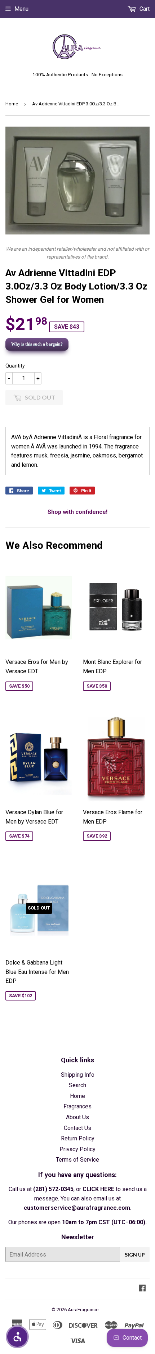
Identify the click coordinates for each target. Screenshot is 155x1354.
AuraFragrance (83, 1309)
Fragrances (77, 1106)
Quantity (15, 366)
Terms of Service (77, 1159)
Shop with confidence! (77, 512)
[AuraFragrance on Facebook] (142, 1288)
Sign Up (135, 1255)
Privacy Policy (77, 1149)
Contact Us (77, 1128)
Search (77, 1085)
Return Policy (77, 1138)
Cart (144, 8)
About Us (77, 1117)
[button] (17, 1336)
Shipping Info (77, 1074)
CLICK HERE (98, 1189)
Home (11, 103)
